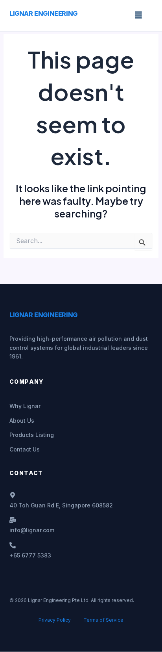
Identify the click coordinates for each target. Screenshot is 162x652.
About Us (21, 420)
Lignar (43, 13)
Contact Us (24, 449)
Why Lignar (24, 406)
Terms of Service (103, 620)
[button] (138, 15)
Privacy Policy (55, 620)
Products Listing (31, 434)
